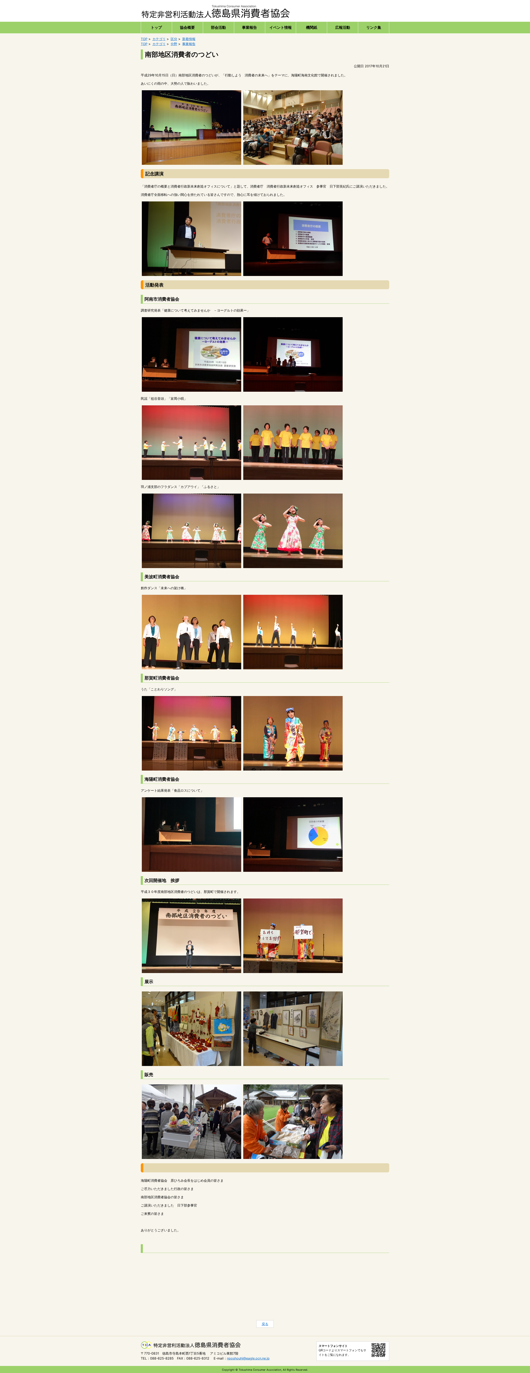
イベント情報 (280, 27)
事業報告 (249, 27)
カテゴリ (159, 39)
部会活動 (218, 27)
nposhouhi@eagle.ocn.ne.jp (248, 1358)
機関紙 (311, 27)
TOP (144, 39)
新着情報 (188, 39)
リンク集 (373, 27)
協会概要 (187, 27)
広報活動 (342, 27)
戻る (265, 1324)
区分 (174, 39)
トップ (156, 27)
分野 (174, 44)
